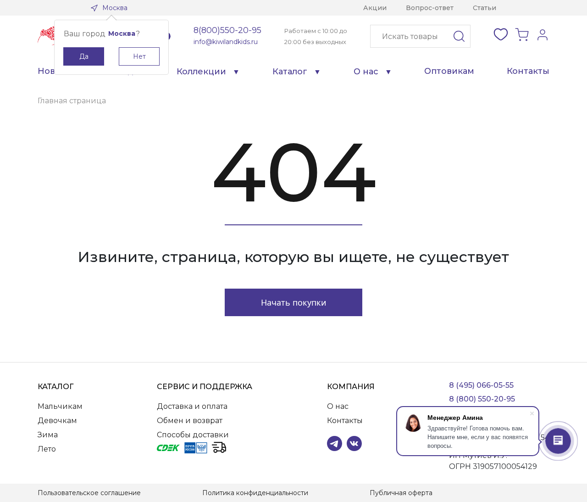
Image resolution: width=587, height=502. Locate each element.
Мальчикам (60, 406)
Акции (375, 8)
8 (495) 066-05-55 (481, 385)
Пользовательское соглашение (89, 493)
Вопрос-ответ (430, 8)
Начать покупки (294, 302)
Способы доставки (193, 434)
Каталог (289, 72)
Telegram (334, 443)
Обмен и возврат (189, 420)
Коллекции (201, 72)
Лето (47, 449)
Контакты (528, 71)
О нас (366, 72)
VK (354, 443)
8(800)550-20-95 (227, 30)
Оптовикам (449, 71)
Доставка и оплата (192, 406)
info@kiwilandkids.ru (226, 42)
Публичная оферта (401, 493)
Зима (48, 434)
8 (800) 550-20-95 (482, 399)
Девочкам (57, 420)
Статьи (484, 8)
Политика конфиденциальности (255, 493)
